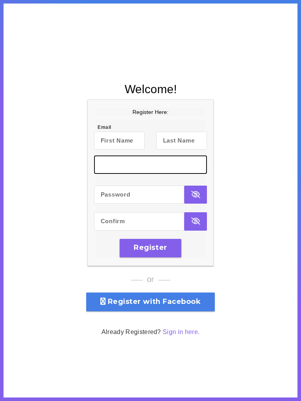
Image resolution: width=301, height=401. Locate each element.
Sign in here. (181, 332)
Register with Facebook (153, 301)
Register (150, 247)
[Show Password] (195, 195)
